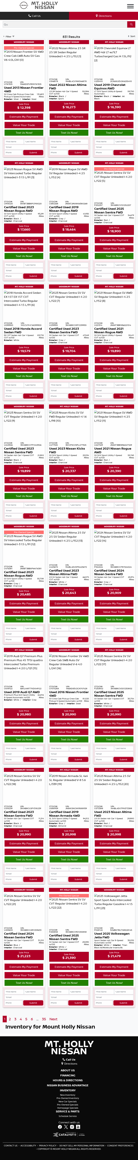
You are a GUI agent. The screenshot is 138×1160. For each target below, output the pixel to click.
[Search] (131, 24)
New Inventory (67, 1094)
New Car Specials (68, 1101)
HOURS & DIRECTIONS (68, 1080)
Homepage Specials (67, 1107)
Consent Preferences (120, 1145)
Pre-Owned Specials (67, 1104)
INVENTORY (68, 1090)
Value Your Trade (24, 125)
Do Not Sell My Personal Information (82, 1145)
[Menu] (130, 7)
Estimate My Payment (24, 116)
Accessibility (29, 1145)
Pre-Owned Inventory (68, 1098)
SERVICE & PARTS (67, 1111)
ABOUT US (68, 1070)
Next (53, 1019)
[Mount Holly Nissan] (38, 5)
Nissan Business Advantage (67, 1085)
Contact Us (11, 1145)
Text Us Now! (24, 132)
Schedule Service (68, 1116)
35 (44, 1019)
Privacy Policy (48, 1145)
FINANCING (67, 1075)
